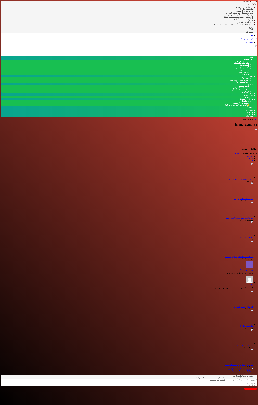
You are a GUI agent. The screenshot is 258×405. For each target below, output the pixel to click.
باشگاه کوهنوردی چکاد (217, 380)
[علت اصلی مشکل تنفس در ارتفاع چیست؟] (242, 255)
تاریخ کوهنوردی (244, 74)
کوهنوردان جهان (243, 70)
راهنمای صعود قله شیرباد (244, 237)
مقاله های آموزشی (243, 61)
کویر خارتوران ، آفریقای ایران (243, 7)
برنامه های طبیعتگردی (237, 89)
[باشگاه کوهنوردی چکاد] (249, 39)
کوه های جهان (244, 67)
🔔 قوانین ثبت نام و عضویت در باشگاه (236, 105)
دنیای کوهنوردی (248, 59)
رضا (251, 284)
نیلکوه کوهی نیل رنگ (246, 9)
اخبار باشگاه (245, 78)
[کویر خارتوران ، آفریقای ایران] (242, 305)
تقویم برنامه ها (244, 86)
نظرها (251, 158)
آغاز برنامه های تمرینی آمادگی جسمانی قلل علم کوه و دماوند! (232, 24)
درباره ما (250, 107)
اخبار (251, 76)
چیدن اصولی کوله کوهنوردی (243, 199)
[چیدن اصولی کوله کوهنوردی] (242, 197)
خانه (255, 120)
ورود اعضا (245, 101)
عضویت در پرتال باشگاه (241, 103)
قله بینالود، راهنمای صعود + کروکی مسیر (239, 218)
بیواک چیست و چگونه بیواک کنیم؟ (242, 22)
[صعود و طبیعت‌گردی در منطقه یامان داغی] (242, 363)
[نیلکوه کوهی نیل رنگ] (242, 324)
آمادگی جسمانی (248, 95)
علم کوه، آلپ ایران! (246, 20)
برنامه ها (250, 84)
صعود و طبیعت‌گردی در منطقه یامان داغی (239, 13)
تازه (252, 160)
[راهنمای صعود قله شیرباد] (242, 235)
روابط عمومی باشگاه (246, 270)
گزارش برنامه (244, 91)
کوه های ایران (244, 65)
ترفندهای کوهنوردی (242, 72)
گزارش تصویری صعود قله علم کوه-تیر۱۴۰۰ (238, 17)
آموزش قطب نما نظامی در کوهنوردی (240, 15)
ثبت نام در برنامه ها (246, 99)
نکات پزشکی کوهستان (241, 63)
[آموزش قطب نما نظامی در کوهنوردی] (240, 369)
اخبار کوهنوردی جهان (242, 68)
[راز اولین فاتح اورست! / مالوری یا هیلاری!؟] (242, 177)
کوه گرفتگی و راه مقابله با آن (243, 11)
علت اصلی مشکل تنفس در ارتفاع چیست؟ (239, 257)
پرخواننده (250, 156)
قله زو (247, 97)
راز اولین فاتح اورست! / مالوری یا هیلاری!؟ (239, 179)
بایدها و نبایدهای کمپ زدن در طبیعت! (240, 19)
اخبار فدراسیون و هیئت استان (239, 80)
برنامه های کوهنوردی (238, 88)
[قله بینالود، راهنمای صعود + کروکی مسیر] (242, 216)
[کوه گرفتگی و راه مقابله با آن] (242, 343)
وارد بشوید (238, 153)
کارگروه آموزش (247, 93)
